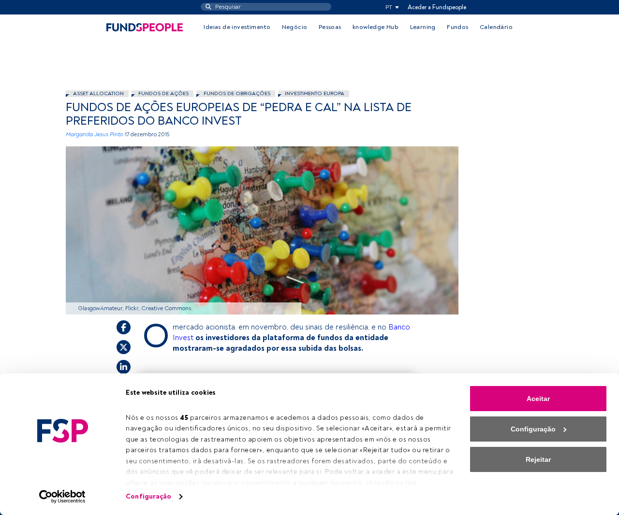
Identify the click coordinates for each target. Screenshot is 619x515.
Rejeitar (538, 459)
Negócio (295, 27)
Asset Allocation (98, 93)
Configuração (148, 496)
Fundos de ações (163, 93)
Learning (423, 27)
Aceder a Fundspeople (437, 7)
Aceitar (538, 398)
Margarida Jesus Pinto (94, 134)
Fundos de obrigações (237, 93)
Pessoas (330, 27)
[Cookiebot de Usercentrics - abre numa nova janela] (62, 496)
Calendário (496, 27)
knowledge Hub (375, 27)
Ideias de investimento (237, 27)
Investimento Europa (314, 93)
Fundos (457, 27)
